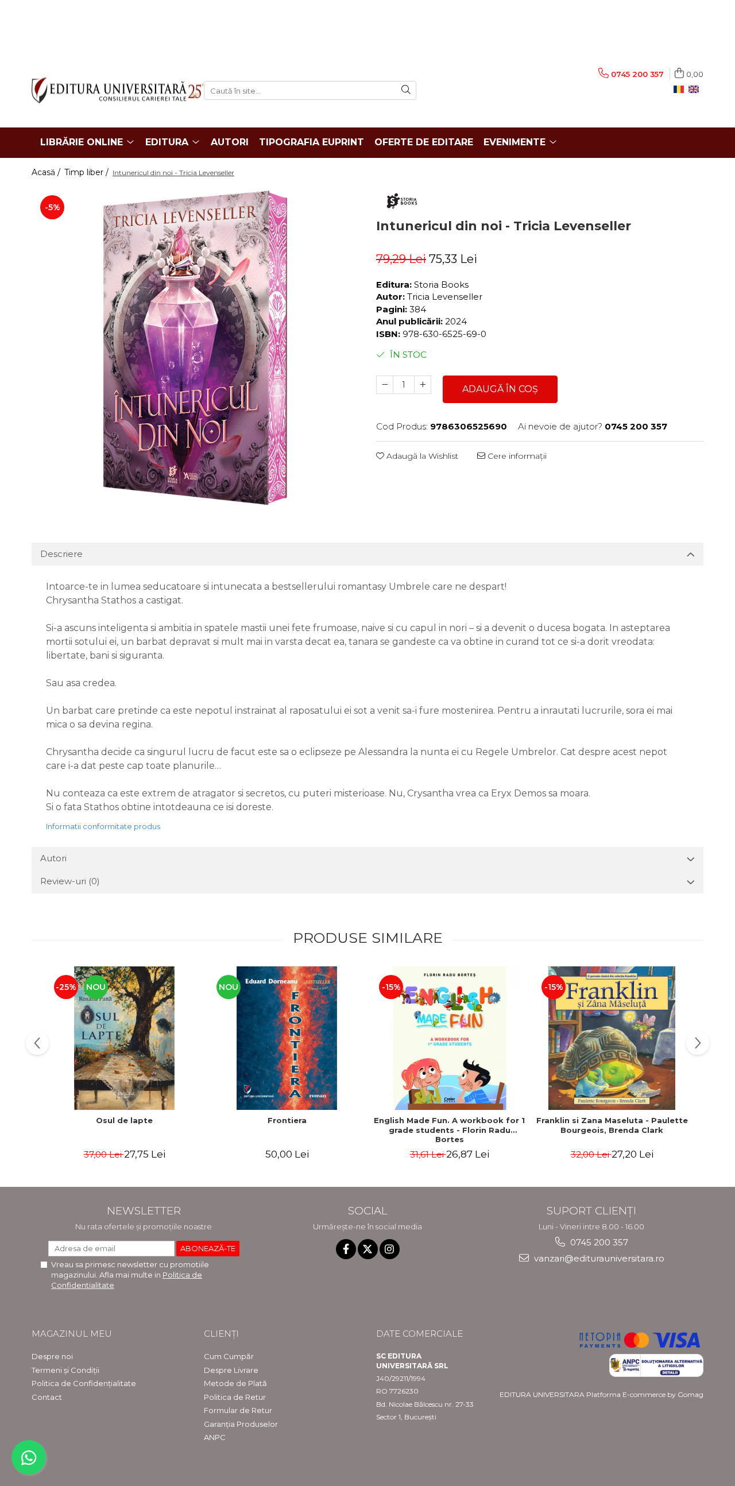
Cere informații (516, 456)
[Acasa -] (109, 90)
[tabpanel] (195, 347)
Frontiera (287, 1120)
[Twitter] (368, 1249)
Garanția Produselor (241, 1424)
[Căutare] (406, 90)
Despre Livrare (231, 1370)
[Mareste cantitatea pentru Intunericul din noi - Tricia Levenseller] (422, 385)
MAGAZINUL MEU (72, 1333)
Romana (681, 90)
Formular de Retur (238, 1410)
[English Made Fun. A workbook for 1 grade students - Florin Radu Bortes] (449, 1038)
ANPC (215, 1437)
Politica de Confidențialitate (84, 1383)
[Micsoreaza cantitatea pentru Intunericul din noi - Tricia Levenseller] (384, 385)
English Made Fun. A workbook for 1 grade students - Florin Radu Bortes (449, 1130)
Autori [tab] (53, 858)
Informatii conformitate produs (103, 826)
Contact (47, 1397)
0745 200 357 (598, 1242)
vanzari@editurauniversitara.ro (598, 1258)
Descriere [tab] (61, 553)
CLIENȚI (221, 1333)
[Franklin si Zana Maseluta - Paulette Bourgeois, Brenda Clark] (612, 1038)
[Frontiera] (287, 1038)
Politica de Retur (235, 1397)
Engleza (695, 90)
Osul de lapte (124, 1120)
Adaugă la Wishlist (421, 456)
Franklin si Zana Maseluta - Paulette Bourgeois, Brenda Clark (612, 1125)
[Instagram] (390, 1249)
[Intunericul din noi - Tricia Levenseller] (195, 347)
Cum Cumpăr (229, 1356)
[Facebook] (346, 1249)
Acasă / (47, 172)
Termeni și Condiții (65, 1370)
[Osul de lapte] (124, 1038)
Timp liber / (87, 172)
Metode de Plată (235, 1383)
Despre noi (52, 1356)
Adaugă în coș (500, 389)
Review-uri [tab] (70, 881)
